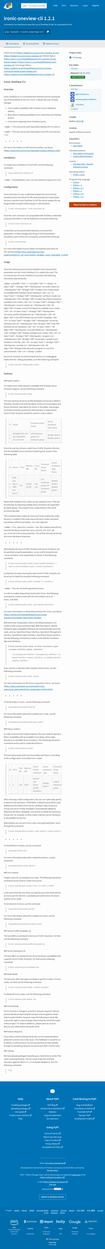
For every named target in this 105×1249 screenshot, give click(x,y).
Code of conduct (51, 1140)
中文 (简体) (81, 1211)
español (16, 1211)
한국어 (62, 1213)
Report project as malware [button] (85, 204)
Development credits (83, 1118)
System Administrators (83, 156)
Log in (85, 5)
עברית (46, 1213)
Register (95, 5)
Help (55, 5)
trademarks (76, 1175)
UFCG (78, 121)
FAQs (20, 1118)
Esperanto (54, 1213)
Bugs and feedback (84, 1105)
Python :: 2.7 (78, 188)
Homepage (77, 57)
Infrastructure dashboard (51, 1108)
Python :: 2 (77, 185)
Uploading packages (19, 1108)
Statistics (52, 1111)
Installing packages (19, 1105)
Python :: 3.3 (78, 193)
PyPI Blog (51, 1105)
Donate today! (52, 1170)
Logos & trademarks (52, 1115)
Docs (64, 5)
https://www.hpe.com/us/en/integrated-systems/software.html (32, 150)
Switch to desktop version (52, 1196)
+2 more (74, 109)
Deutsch (71, 1211)
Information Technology (83, 153)
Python (76, 182)
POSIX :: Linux (79, 174)
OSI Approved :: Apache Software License (83, 165)
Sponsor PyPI (84, 1115)
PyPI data (74, 69)
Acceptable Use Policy (51, 1147)
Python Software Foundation (51, 1177)
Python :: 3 (77, 191)
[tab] (12, 43)
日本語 (31, 1211)
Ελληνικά (64, 1211)
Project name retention (19, 1115)
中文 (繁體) (91, 1211)
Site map (52, 1184)
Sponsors (74, 5)
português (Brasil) (42, 1211)
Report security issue (52, 1137)
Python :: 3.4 (78, 196)
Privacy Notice (51, 1143)
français (24, 1211)
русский (100, 1211)
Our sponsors (52, 1118)
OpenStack (77, 145)
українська (54, 1211)
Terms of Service (51, 1133)
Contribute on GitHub (83, 1108)
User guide (19, 1111)
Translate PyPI (83, 1111)
